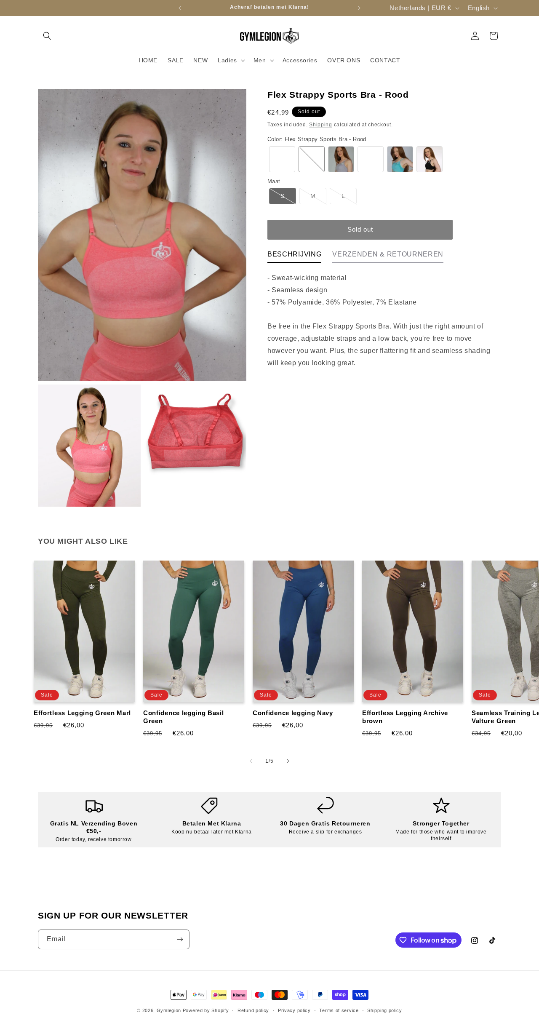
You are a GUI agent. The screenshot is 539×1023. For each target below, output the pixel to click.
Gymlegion (169, 1010)
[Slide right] (288, 761)
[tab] (294, 256)
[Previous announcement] (180, 8)
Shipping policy (384, 1010)
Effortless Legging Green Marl (82, 712)
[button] (47, 36)
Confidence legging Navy (293, 712)
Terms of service (338, 1010)
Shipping (320, 125)
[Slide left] (251, 761)
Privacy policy (294, 1010)
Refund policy (253, 1010)
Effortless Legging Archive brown (405, 716)
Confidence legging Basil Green (183, 716)
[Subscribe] (180, 939)
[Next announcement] (359, 8)
